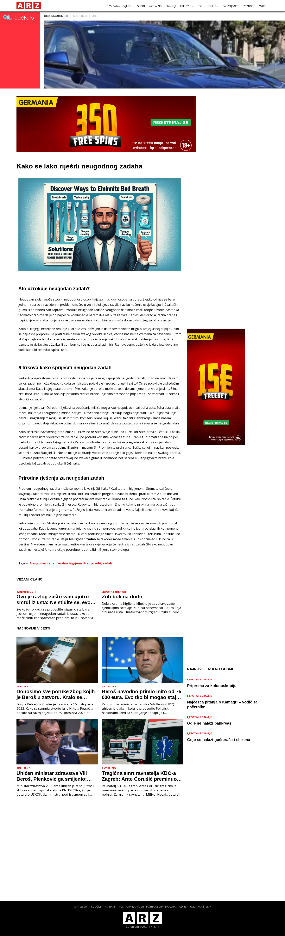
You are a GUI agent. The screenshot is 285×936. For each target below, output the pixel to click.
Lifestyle (185, 6)
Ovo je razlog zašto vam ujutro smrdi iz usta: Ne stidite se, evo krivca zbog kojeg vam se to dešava (53, 599)
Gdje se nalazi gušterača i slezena (218, 740)
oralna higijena (70, 563)
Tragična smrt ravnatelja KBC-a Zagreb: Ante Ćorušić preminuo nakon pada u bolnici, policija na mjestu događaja (140, 776)
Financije (171, 6)
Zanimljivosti (231, 6)
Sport (141, 6)
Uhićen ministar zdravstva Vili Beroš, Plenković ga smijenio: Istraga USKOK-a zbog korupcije (54, 776)
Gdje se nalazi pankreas (209, 723)
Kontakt (110, 906)
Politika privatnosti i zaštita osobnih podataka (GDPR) (152, 906)
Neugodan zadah (43, 563)
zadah (107, 563)
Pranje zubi (92, 563)
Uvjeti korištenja (200, 906)
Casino (211, 6)
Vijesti (127, 6)
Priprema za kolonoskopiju (212, 686)
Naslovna (113, 6)
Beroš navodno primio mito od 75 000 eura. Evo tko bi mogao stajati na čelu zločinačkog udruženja (142, 694)
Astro (263, 6)
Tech (201, 6)
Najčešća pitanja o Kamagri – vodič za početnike (222, 704)
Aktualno (155, 6)
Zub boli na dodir (122, 596)
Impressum (80, 906)
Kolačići (96, 906)
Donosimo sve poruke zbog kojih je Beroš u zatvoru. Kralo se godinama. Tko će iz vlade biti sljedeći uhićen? (55, 694)
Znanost (249, 6)
